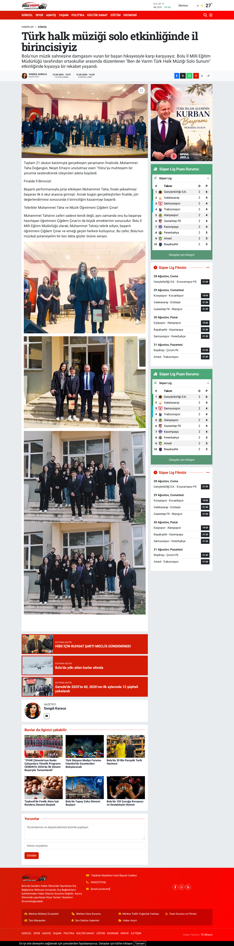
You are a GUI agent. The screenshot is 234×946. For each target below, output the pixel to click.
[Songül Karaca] (32, 710)
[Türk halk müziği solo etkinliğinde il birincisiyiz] (85, 121)
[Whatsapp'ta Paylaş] (189, 76)
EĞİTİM (116, 15)
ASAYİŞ (51, 15)
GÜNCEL (27, 15)
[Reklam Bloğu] (181, 122)
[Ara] (206, 15)
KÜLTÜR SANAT (97, 15)
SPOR (39, 15)
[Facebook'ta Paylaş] (176, 76)
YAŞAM (64, 15)
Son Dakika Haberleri (87, 920)
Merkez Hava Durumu (88, 913)
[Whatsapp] (181, 887)
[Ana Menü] (210, 15)
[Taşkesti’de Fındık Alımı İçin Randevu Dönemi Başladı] (43, 787)
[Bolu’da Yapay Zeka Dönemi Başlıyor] (85, 787)
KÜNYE (125, 933)
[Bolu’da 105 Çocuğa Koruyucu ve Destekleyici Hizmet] (126, 787)
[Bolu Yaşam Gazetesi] (34, 5)
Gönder (31, 855)
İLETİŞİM (136, 933)
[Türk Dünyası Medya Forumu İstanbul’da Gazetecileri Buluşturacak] (85, 746)
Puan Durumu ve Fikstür (182, 913)
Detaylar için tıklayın (181, 254)
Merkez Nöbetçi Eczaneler (44, 913)
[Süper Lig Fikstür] (208, 267)
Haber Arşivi (130, 920)
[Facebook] (175, 887)
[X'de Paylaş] (183, 76)
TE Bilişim (206, 934)
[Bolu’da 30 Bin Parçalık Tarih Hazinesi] (126, 746)
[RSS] (188, 887)
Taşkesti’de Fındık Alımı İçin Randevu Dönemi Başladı (41, 803)
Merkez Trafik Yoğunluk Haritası (140, 913)
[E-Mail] (47, 716)
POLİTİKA (77, 15)
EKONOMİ (130, 15)
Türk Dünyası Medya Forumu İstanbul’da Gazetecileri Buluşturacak (83, 763)
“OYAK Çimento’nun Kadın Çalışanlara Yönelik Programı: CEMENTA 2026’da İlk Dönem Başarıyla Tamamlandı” (42, 765)
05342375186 (98, 882)
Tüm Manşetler (37, 920)
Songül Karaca (55, 708)
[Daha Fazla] (196, 76)
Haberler (28, 27)
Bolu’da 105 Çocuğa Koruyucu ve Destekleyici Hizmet (125, 803)
